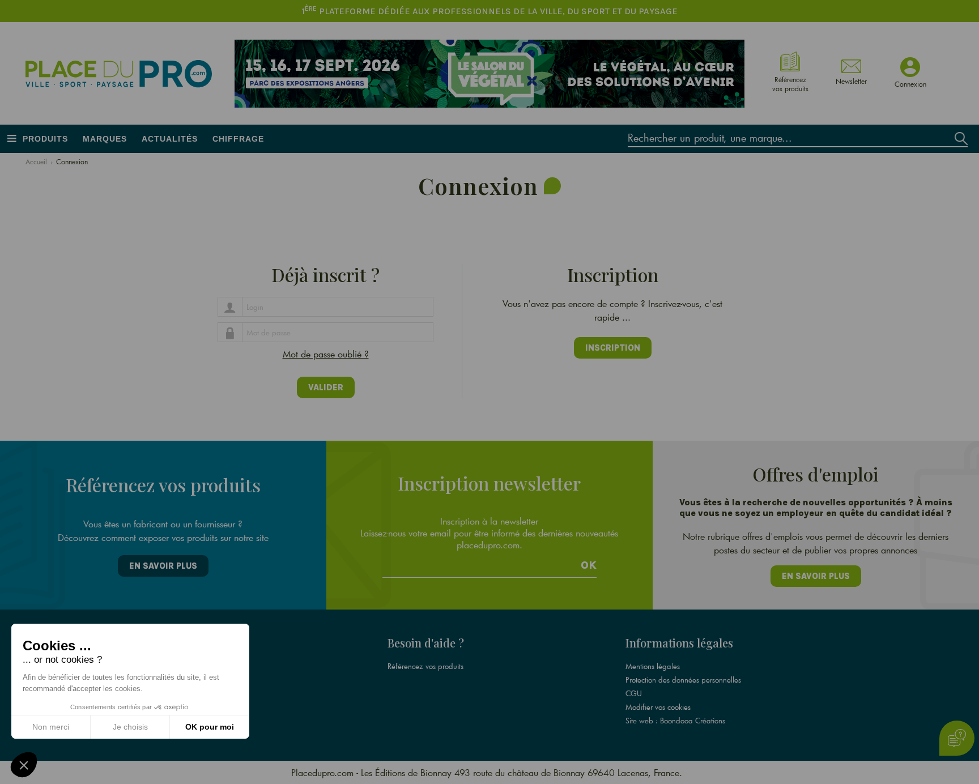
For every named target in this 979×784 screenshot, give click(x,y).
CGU (633, 693)
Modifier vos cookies (658, 707)
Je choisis (130, 726)
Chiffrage (238, 138)
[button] (23, 764)
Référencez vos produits (425, 666)
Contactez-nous (174, 707)
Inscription (612, 348)
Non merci (50, 726)
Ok (589, 565)
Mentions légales (652, 666)
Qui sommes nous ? (180, 666)
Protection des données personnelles (683, 680)
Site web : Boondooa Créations (675, 720)
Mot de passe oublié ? (326, 354)
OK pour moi (209, 726)
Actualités (170, 138)
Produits (45, 138)
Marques (105, 138)
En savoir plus (163, 566)
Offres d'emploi (175, 680)
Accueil (36, 161)
